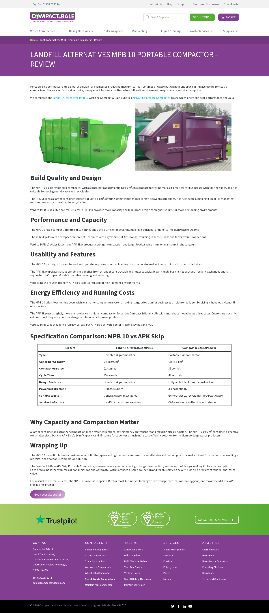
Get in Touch (202, 17)
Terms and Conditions (214, 579)
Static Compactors (95, 561)
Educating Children (212, 567)
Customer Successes (206, 4)
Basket (230, 17)
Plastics (167, 561)
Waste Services (199, 31)
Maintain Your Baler (134, 584)
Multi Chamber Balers (135, 561)
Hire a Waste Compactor (215, 561)
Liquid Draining (171, 31)
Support (182, 4)
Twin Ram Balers (133, 567)
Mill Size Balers (132, 555)
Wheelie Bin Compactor (98, 573)
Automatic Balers (133, 549)
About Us (156, 4)
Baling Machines (79, 31)
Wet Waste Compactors (98, 567)
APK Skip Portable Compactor (151, 98)
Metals (167, 579)
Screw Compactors (95, 555)
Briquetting (139, 31)
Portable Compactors (97, 549)
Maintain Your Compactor (98, 584)
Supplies (228, 31)
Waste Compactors (42, 31)
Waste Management (174, 549)
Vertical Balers (132, 573)
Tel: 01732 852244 (42, 577)
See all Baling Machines (137, 579)
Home (33, 40)
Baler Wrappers (113, 31)
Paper (166, 573)
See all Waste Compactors (100, 579)
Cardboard (169, 555)
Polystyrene (170, 567)
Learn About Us (210, 549)
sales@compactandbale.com (49, 582)
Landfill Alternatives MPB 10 (70, 98)
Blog (169, 4)
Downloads (231, 4)
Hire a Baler (208, 555)
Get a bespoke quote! (47, 494)
